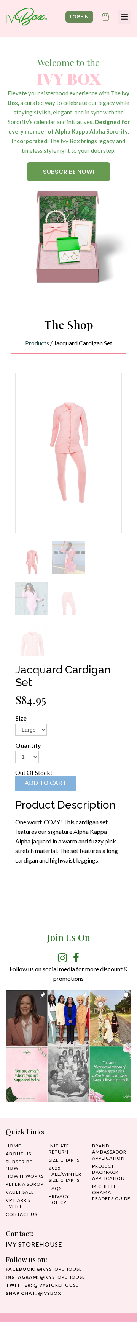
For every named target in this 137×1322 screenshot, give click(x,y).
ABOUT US (18, 1154)
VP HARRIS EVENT (18, 1203)
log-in (79, 16)
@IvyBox (33, 1293)
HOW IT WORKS (25, 1176)
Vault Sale (20, 1192)
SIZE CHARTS (64, 1160)
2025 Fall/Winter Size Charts (65, 1174)
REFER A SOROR (25, 1184)
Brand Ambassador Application (109, 1152)
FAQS (55, 1188)
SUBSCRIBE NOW (19, 1165)
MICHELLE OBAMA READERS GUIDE (111, 1192)
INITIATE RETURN (59, 1149)
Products (37, 342)
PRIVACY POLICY (59, 1199)
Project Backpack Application (108, 1172)
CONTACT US (21, 1214)
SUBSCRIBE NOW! (68, 171)
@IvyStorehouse (45, 1277)
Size (21, 718)
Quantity (28, 745)
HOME (13, 1146)
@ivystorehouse (44, 1269)
